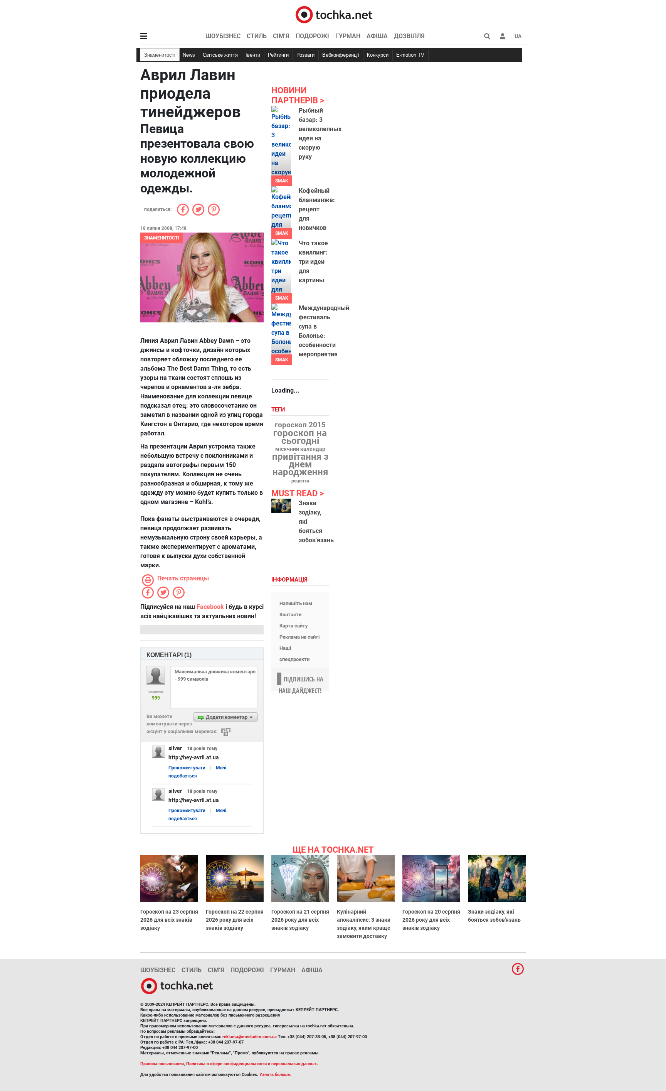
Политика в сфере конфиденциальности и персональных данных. (252, 1063)
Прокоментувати (186, 768)
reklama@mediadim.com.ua (249, 1036)
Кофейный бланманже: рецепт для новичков (317, 209)
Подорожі (312, 36)
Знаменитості (159, 55)
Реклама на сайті (299, 637)
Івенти (253, 55)
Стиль (257, 36)
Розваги (305, 55)
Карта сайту (293, 626)
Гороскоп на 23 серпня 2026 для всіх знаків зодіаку (169, 920)
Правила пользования (162, 1063)
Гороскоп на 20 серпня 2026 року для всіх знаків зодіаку (431, 920)
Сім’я (281, 36)
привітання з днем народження (300, 464)
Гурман (347, 36)
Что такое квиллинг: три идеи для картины (313, 261)
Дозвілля (409, 36)
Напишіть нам (295, 603)
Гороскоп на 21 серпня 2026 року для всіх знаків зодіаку (300, 920)
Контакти (290, 614)
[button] (502, 36)
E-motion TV (410, 55)
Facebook (210, 606)
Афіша (377, 36)
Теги (279, 410)
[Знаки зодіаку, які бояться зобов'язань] (281, 506)
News (189, 55)
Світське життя (220, 55)
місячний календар (300, 449)
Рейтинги (278, 55)
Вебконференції (340, 55)
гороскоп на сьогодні (300, 437)
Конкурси (377, 55)
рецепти (300, 481)
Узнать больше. (275, 1074)
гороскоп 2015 (300, 425)
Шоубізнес (222, 36)
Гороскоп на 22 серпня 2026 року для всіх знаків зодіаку (235, 920)
